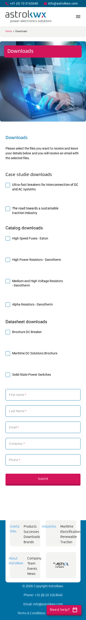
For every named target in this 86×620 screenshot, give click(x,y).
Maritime (66, 526)
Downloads (32, 537)
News (31, 574)
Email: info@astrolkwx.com (43, 604)
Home (9, 31)
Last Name (18, 411)
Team (31, 563)
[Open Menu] (78, 16)
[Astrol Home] (61, 565)
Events (32, 568)
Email (14, 427)
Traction (66, 542)
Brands (29, 542)
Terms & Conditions (31, 613)
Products (30, 526)
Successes (31, 532)
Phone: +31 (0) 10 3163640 (43, 595)
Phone (14, 460)
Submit (43, 479)
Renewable (68, 537)
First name (17, 394)
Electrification (70, 532)
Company (17, 443)
